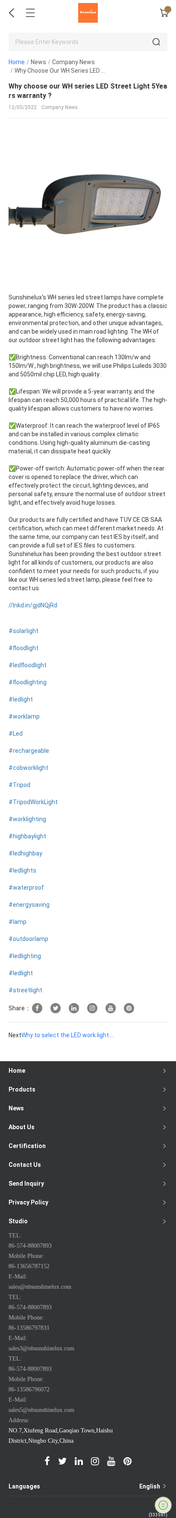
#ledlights (22, 870)
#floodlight (23, 648)
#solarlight (23, 630)
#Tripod (19, 784)
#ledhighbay (25, 853)
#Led (16, 733)
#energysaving (29, 904)
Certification (27, 1145)
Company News (73, 62)
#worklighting (27, 819)
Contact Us (25, 1164)
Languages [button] (85, 1486)
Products (22, 1089)
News (38, 62)
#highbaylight (27, 836)
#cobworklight (28, 767)
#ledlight (21, 699)
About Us (22, 1127)
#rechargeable (29, 750)
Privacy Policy (28, 1202)
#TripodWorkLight (33, 802)
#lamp (17, 921)
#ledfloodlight (28, 665)
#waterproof (26, 887)
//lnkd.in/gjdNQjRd (33, 605)
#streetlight (25, 990)
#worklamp (24, 716)
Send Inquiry (26, 1183)
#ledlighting (25, 956)
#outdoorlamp (28, 938)
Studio (18, 1221)
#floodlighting (28, 682)
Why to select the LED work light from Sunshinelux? (68, 1035)
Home (17, 62)
